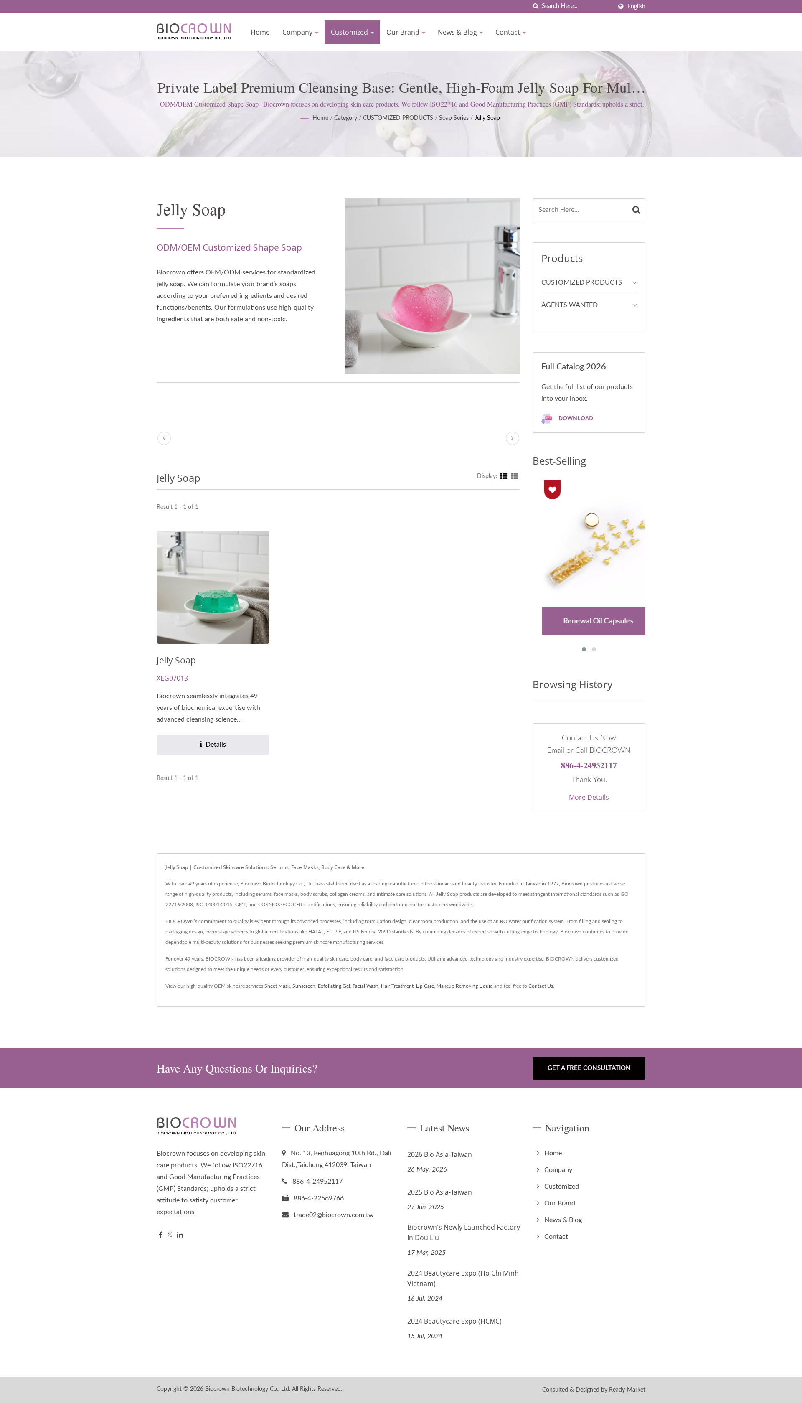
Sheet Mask (277, 986)
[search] (535, 6)
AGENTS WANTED (569, 305)
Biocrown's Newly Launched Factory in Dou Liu (463, 1232)
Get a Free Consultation (589, 1068)
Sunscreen (303, 986)
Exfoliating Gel (334, 986)
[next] (512, 438)
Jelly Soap (487, 118)
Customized (350, 32)
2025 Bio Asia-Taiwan (439, 1192)
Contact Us (540, 986)
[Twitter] (170, 1235)
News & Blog (458, 32)
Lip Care (425, 986)
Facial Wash (365, 986)
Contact (508, 32)
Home (260, 32)
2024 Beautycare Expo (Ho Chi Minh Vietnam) (463, 1278)
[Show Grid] (503, 476)
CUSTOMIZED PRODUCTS (398, 118)
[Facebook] (160, 1235)
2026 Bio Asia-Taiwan (439, 1154)
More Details (589, 797)
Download (575, 418)
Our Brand (403, 32)
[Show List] (514, 476)
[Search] (636, 210)
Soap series (454, 118)
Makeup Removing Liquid (465, 986)
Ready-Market (627, 1390)
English (636, 6)
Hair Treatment (397, 986)
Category (345, 118)
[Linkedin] (180, 1235)
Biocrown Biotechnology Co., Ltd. (247, 1389)
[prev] (164, 438)
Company (298, 32)
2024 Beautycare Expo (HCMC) (454, 1321)
